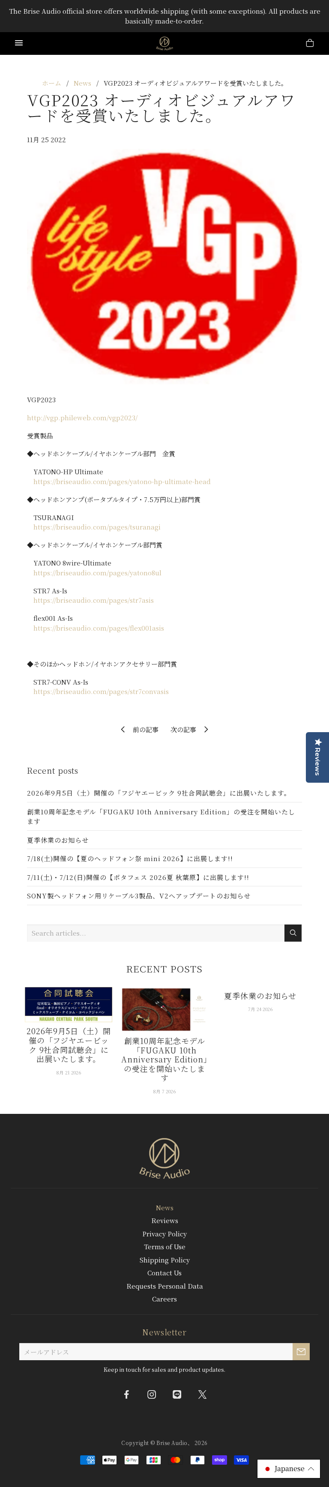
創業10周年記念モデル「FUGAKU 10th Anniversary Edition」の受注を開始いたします (161, 816)
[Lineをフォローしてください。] (177, 1394)
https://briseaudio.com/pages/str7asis (93, 599)
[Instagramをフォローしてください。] (152, 1394)
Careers (164, 1298)
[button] (288, 1468)
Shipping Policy (165, 1259)
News (82, 82)
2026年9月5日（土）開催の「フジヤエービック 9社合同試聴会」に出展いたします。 (159, 792)
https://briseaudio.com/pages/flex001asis (98, 627)
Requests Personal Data (164, 1285)
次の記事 (185, 729)
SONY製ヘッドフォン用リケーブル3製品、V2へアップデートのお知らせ (139, 895)
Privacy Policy (164, 1233)
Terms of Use (164, 1246)
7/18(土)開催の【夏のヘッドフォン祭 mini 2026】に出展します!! (130, 858)
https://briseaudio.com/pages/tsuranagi (97, 526)
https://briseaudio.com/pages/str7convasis (101, 691)
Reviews (164, 1220)
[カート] (310, 44)
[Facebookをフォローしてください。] (127, 1394)
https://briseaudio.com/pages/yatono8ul (97, 572)
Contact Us (164, 1272)
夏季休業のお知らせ (58, 839)
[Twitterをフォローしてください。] (202, 1394)
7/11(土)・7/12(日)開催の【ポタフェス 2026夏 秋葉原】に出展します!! (138, 877)
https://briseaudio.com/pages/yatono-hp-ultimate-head (122, 481)
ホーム (51, 82)
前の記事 (143, 729)
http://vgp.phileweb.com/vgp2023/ (82, 417)
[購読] (301, 1351)
